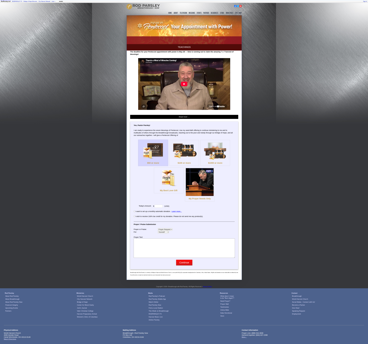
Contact (294, 293)
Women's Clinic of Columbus (87, 317)
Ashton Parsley (154, 320)
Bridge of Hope (82, 302)
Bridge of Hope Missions (30, 1)
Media (150, 293)
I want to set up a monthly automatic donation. (153, 211)
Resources (224, 293)
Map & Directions (10, 339)
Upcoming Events (11, 308)
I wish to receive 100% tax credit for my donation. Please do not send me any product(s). (169, 216)
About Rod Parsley (12, 296)
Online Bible (224, 310)
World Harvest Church (85, 296)
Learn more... (177, 211)
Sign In (365, 1)
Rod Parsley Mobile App (157, 299)
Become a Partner (298, 305)
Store (222, 316)
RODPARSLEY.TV (17, 1)
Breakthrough (297, 296)
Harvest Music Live (156, 317)
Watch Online (153, 302)
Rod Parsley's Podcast (157, 296)
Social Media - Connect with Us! (303, 302)
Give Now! (295, 308)
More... (244, 337)
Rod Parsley (9, 293)
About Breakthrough (12, 299)
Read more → (184, 117)
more (53, 1)
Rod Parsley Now (155, 305)
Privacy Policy (207, 286)
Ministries (80, 293)
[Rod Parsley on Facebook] (235, 7)
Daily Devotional (226, 313)
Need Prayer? (225, 301)
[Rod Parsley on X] (238, 7)
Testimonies (224, 307)
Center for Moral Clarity (85, 305)
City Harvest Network (44, 1)
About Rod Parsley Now (13, 302)
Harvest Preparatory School (87, 314)
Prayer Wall (224, 304)
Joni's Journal (82, 308)
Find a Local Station (156, 308)
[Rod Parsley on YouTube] (240, 7)
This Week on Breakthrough (159, 311)
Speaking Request (298, 311)
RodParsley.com (6, 1)
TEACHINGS (184, 47)
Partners (8, 311)
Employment (296, 314)
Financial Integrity (11, 305)
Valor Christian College (85, 311)
